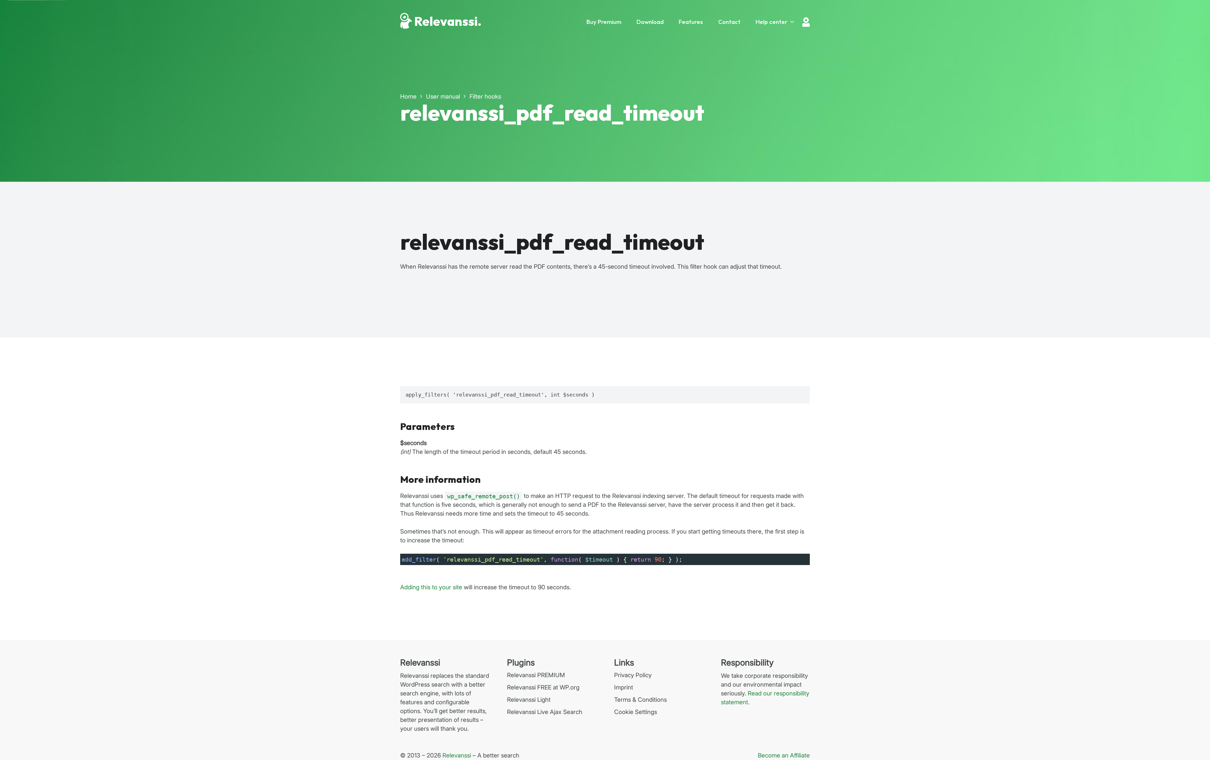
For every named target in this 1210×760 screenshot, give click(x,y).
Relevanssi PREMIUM (536, 675)
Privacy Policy (633, 675)
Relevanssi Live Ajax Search (544, 712)
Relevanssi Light (528, 699)
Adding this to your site (431, 587)
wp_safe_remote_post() (483, 496)
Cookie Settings (635, 712)
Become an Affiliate (784, 755)
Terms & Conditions (640, 699)
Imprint (623, 687)
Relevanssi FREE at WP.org (543, 687)
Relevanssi (456, 755)
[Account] (806, 22)
